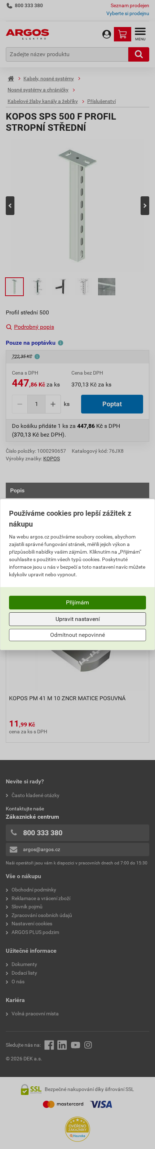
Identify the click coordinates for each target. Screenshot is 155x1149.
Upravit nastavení (78, 619)
